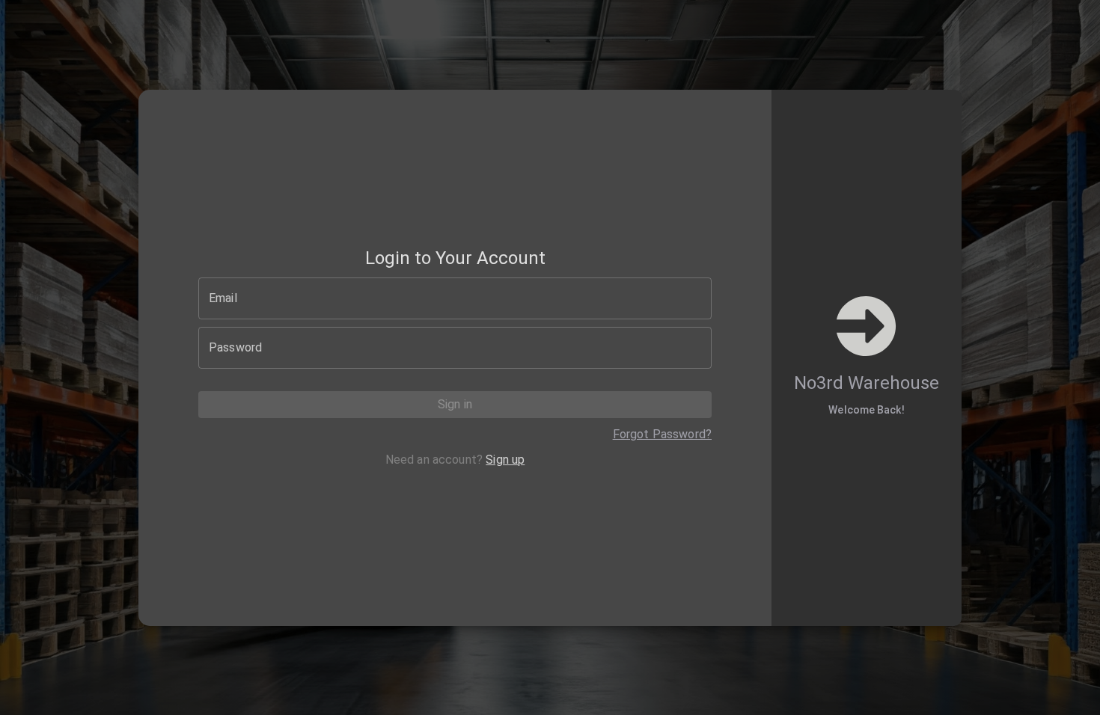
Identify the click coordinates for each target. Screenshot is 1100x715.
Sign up (505, 459)
